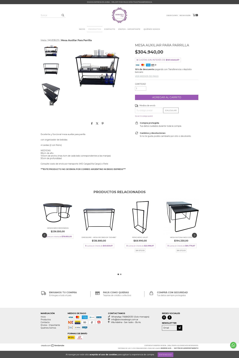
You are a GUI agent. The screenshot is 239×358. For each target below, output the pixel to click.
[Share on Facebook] (92, 123)
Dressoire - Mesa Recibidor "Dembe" (99, 237)
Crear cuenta (172, 15)
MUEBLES (53, 40)
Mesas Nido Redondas (57, 228)
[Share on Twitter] (97, 123)
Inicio (82, 29)
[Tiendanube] (53, 346)
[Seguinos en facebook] (169, 317)
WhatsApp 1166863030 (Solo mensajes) (130, 317)
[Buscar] (63, 15)
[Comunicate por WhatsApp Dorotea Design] (233, 345)
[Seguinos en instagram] (164, 317)
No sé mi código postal (144, 116)
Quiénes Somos (152, 29)
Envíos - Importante (129, 29)
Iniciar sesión (185, 15)
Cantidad (140, 84)
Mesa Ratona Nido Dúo (181, 237)
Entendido (165, 355)
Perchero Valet (140, 237)
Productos (94, 29)
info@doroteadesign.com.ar (124, 319)
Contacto (109, 29)
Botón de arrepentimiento (186, 348)
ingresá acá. (166, 348)
